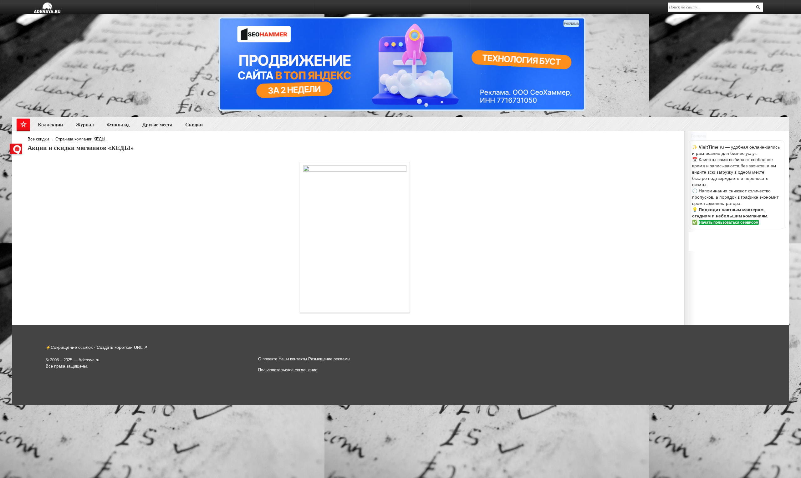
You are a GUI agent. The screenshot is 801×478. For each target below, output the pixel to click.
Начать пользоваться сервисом (728, 222)
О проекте (267, 359)
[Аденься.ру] (47, 8)
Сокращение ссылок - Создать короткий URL (97, 347)
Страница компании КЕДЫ (80, 139)
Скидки (194, 124)
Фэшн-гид (118, 124)
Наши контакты (292, 359)
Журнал (85, 124)
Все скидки (38, 139)
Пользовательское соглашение (287, 370)
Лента (23, 126)
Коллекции (50, 124)
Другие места (157, 124)
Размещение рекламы (329, 359)
